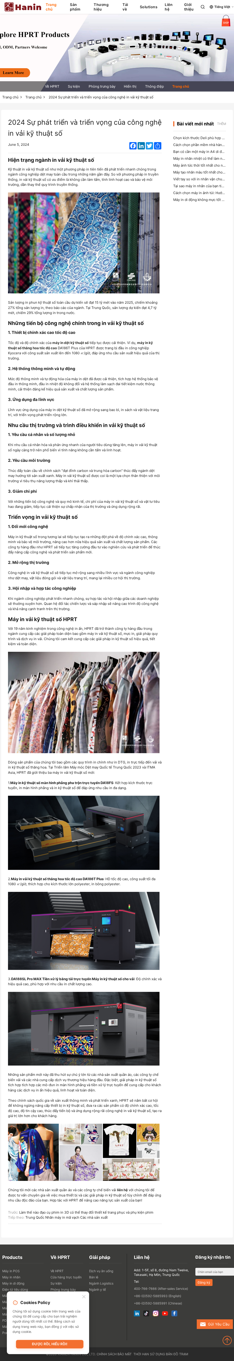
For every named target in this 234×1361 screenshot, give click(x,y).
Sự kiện (74, 86)
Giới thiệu (189, 6)
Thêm (221, 124)
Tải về (125, 6)
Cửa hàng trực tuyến (66, 1277)
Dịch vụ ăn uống (101, 1271)
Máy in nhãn (11, 1277)
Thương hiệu (101, 6)
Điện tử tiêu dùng (15, 1289)
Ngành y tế (97, 1289)
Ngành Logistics (101, 1283)
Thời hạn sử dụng (149, 1354)
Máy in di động (13, 1283)
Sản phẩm (75, 6)
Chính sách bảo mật (114, 1354)
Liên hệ (169, 6)
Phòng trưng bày (102, 86)
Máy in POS (11, 1271)
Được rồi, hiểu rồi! (49, 1344)
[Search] (202, 7)
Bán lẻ (93, 1277)
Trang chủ (51, 6)
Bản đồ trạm (177, 1354)
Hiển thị (130, 86)
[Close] (84, 1297)
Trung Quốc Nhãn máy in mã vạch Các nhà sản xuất (66, 1217)
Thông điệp (154, 86)
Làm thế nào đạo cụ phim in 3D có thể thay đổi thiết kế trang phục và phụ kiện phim (86, 1212)
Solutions (149, 7)
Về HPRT (52, 86)
